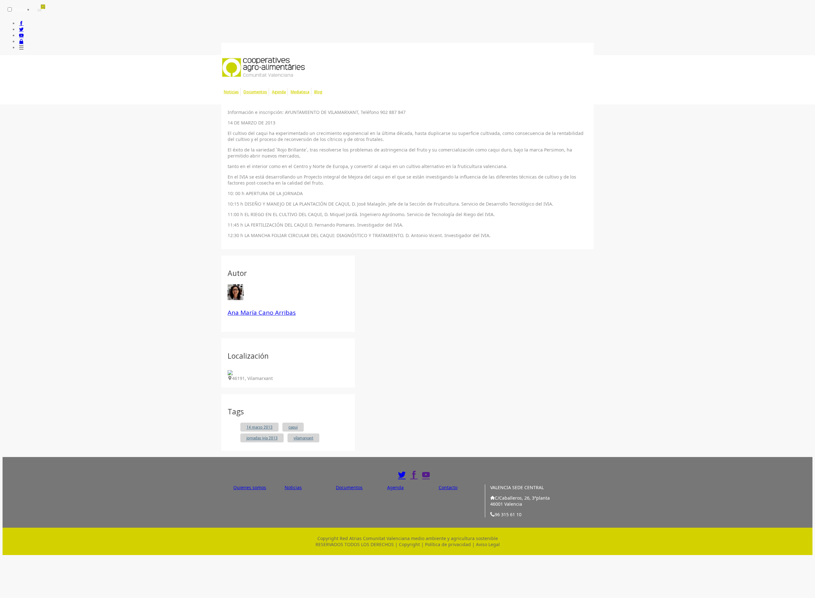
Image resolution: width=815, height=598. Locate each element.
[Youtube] (426, 475)
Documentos (255, 92)
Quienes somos (249, 487)
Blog (318, 92)
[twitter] (21, 29)
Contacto (448, 487)
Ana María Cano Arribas (262, 312)
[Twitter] (402, 475)
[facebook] (21, 23)
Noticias (231, 92)
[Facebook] (414, 475)
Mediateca (300, 92)
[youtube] (21, 35)
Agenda (279, 92)
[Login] (21, 42)
